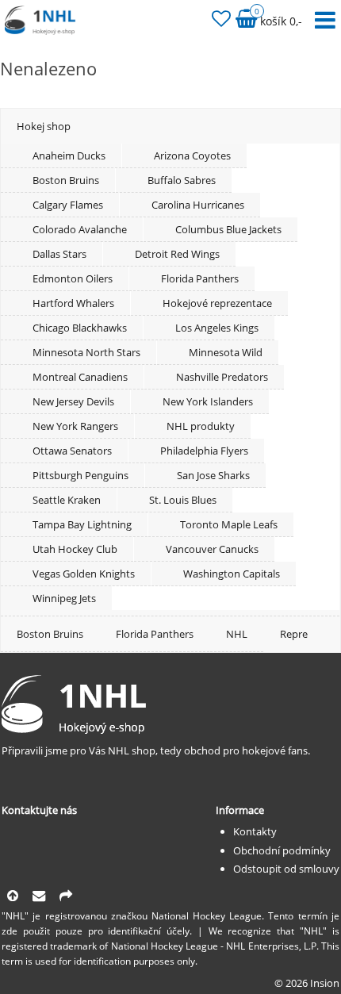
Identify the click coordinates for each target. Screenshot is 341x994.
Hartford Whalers (73, 303)
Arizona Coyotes (192, 155)
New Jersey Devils (73, 401)
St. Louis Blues (182, 500)
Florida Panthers (200, 278)
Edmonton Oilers (73, 278)
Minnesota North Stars (86, 352)
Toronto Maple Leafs (229, 524)
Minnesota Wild (225, 352)
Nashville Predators (222, 377)
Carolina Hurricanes (197, 205)
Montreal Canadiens (80, 377)
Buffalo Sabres (182, 180)
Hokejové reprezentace (217, 303)
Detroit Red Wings (177, 254)
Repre (294, 634)
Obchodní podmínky (282, 850)
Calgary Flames (68, 205)
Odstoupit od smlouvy (286, 869)
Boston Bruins (66, 180)
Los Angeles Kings (217, 327)
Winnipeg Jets (64, 598)
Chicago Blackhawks (80, 327)
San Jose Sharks (213, 475)
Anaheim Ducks (69, 155)
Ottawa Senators (72, 450)
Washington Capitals (231, 573)
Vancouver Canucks (212, 549)
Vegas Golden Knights (84, 573)
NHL (236, 634)
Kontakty (255, 831)
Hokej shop (44, 126)
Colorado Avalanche (80, 229)
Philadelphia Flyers (204, 450)
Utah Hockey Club (75, 549)
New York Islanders (208, 401)
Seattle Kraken (67, 500)
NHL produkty (201, 426)
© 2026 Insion (306, 983)
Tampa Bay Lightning (82, 524)
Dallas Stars (59, 254)
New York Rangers (75, 426)
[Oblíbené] (221, 21)
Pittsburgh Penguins (80, 475)
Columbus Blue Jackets (228, 229)
